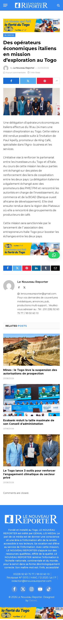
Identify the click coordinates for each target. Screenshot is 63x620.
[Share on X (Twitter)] (28, 81)
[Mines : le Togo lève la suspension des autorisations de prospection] (31, 350)
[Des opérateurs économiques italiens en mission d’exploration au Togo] (31, 101)
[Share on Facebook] (11, 81)
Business (9, 35)
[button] (54, 255)
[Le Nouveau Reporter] (31, 5)
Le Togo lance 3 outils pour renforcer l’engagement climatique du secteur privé (29, 474)
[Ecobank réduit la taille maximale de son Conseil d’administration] (31, 400)
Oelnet (33, 600)
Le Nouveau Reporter (23, 68)
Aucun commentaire (16, 72)
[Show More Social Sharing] (57, 81)
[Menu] (5, 5)
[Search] (58, 5)
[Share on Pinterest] (45, 81)
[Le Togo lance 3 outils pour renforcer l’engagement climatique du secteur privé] (31, 450)
